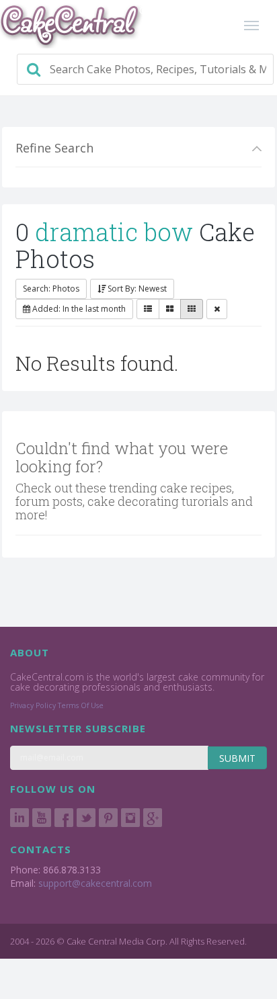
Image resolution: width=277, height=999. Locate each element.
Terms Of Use (81, 705)
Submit (237, 758)
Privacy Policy (33, 705)
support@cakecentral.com (95, 883)
